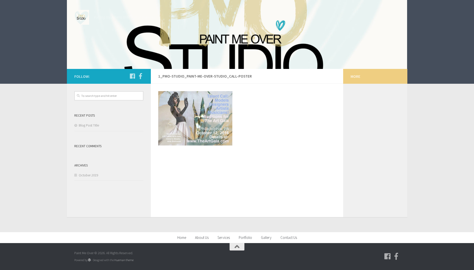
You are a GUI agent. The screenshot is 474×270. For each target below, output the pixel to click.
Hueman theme (124, 260)
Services (223, 237)
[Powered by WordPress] (89, 260)
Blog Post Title (89, 125)
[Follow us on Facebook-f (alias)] (140, 76)
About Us (202, 237)
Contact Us (288, 237)
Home (181, 237)
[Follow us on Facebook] (133, 76)
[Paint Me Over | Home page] (81, 17)
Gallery (266, 237)
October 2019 (88, 175)
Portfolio (245, 237)
